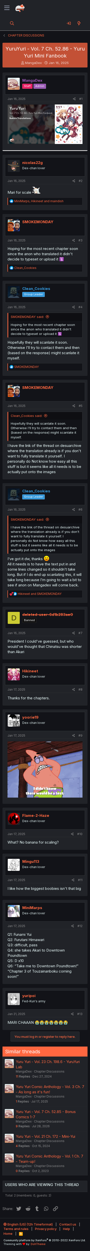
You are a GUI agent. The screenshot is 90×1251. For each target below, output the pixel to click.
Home (8, 1234)
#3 (80, 240)
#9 (80, 735)
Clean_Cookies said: (26, 416)
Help (66, 1229)
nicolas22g (32, 162)
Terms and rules (16, 1229)
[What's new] (79, 23)
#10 (79, 834)
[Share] (74, 99)
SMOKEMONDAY (38, 221)
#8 (80, 689)
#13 (79, 1014)
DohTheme (38, 1244)
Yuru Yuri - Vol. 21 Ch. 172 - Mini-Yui (45, 1136)
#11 (80, 880)
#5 (80, 406)
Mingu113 (30, 861)
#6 (80, 509)
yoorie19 (30, 717)
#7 (80, 633)
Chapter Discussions (49, 1071)
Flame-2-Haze (35, 815)
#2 (80, 181)
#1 (80, 99)
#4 (80, 307)
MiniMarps (32, 907)
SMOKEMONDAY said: (27, 317)
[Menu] (7, 8)
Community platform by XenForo (45, 1240)
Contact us (67, 1224)
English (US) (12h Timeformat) (30, 1224)
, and (39, 201)
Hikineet (30, 671)
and (40, 594)
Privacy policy (45, 1229)
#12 (80, 926)
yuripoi (29, 995)
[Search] (12, 23)
